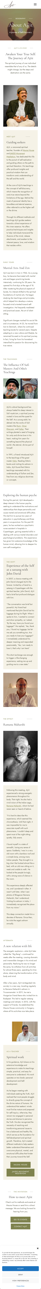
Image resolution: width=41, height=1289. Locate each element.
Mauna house (20, 1164)
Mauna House (28, 150)
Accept (20, 1268)
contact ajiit (20, 1226)
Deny (20, 1274)
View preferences (20, 1280)
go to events (20, 1219)
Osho (14, 460)
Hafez (21, 429)
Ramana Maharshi (14, 805)
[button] (38, 1248)
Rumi (19, 426)
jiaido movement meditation (20, 1172)
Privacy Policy (20, 1286)
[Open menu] (35, 4)
